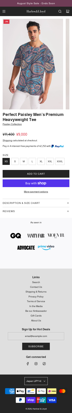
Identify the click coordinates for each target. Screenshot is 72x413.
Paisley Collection (12, 124)
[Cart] (67, 11)
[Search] (60, 11)
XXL (50, 161)
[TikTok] (44, 364)
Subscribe (36, 346)
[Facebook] (28, 364)
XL (41, 161)
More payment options (36, 191)
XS (6, 161)
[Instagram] (36, 364)
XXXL (60, 161)
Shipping (7, 140)
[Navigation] (4, 11)
